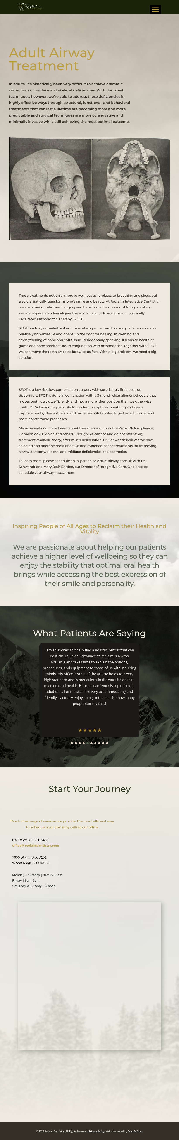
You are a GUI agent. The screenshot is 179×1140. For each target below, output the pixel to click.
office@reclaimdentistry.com (35, 845)
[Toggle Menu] (155, 9)
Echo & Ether (135, 1131)
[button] (72, 743)
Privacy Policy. (97, 1131)
